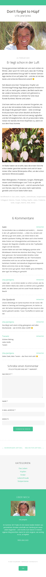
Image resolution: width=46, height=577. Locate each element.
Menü (23, 2)
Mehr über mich (23, 540)
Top (23, 568)
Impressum (24, 561)
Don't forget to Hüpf (23, 11)
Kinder (23, 475)
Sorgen (17, 203)
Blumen (11, 200)
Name (5, 401)
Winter (33, 203)
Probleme (41, 200)
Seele (12, 203)
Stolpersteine (41, 197)
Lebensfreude (31, 197)
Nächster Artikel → (34, 448)
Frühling (23, 200)
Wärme (23, 203)
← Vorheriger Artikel (12, 448)
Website (5, 419)
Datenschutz (33, 561)
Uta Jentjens (8, 279)
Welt (28, 203)
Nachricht (7, 374)
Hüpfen (22, 197)
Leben (35, 200)
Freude (17, 200)
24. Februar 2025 (23, 58)
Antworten (40, 227)
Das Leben (15, 197)
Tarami (5, 336)
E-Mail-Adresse (9, 410)
